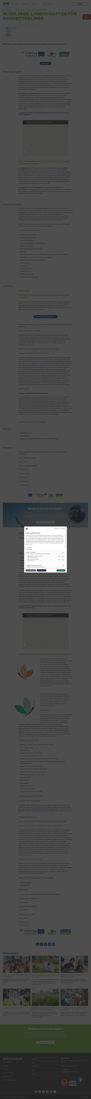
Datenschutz (62, 528)
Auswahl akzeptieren (31, 570)
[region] (46, 550)
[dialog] (45, 550)
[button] (62, 552)
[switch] (63, 552)
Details (59, 556)
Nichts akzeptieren (41, 570)
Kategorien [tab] (29, 547)
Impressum (56, 528)
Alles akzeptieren (61, 570)
